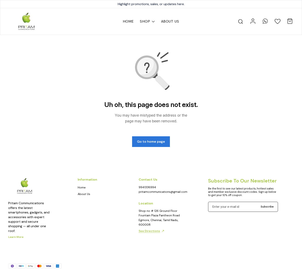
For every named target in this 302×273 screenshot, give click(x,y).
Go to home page (151, 141)
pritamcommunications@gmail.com (161, 192)
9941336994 (147, 187)
